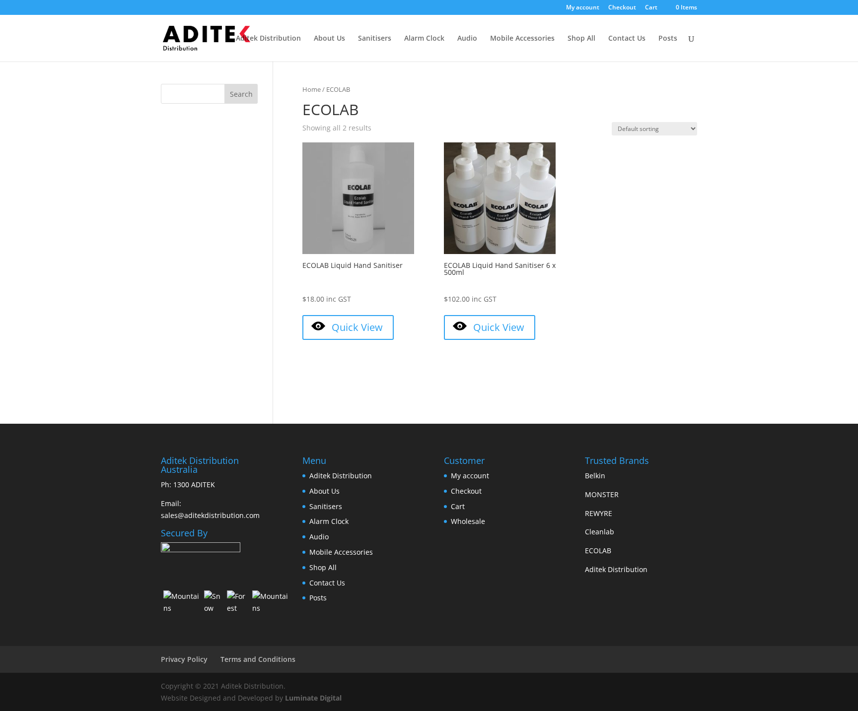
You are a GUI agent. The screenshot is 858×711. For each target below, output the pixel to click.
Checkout (622, 7)
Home (311, 89)
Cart (651, 7)
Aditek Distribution (268, 39)
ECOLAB (598, 550)
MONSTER (602, 494)
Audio (467, 39)
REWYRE (598, 513)
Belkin (595, 475)
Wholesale (468, 521)
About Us (329, 39)
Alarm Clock (424, 39)
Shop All (581, 39)
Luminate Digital (313, 698)
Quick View (357, 327)
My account (582, 7)
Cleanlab (599, 531)
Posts (667, 39)
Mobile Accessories (522, 39)
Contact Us (626, 39)
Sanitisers (374, 39)
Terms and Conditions (257, 659)
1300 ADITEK (194, 484)
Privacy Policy (184, 659)
